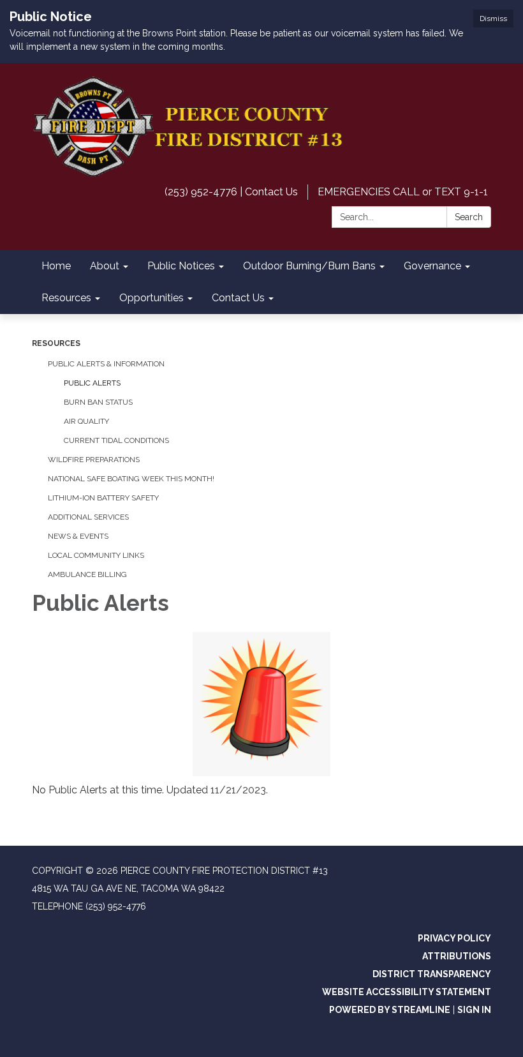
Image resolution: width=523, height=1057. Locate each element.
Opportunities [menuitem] (151, 298)
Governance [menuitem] (432, 266)
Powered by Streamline (389, 1010)
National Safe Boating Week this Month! (131, 478)
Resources (56, 343)
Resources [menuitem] (66, 298)
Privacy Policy (454, 938)
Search (469, 217)
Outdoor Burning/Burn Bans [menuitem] (309, 266)
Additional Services (88, 517)
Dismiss (493, 18)
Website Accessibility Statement (406, 992)
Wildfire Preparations (94, 459)
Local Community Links (96, 555)
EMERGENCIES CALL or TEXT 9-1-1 (403, 192)
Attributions (456, 956)
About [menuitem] (104, 266)
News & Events (78, 536)
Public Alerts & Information (106, 363)
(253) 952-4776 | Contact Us (231, 192)
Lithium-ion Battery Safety (103, 497)
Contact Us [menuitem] (238, 298)
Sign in (474, 1010)
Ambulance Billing (87, 574)
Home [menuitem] (56, 266)
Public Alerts (92, 383)
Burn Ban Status (98, 402)
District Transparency (431, 974)
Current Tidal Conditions (116, 440)
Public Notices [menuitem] (181, 266)
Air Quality (86, 421)
